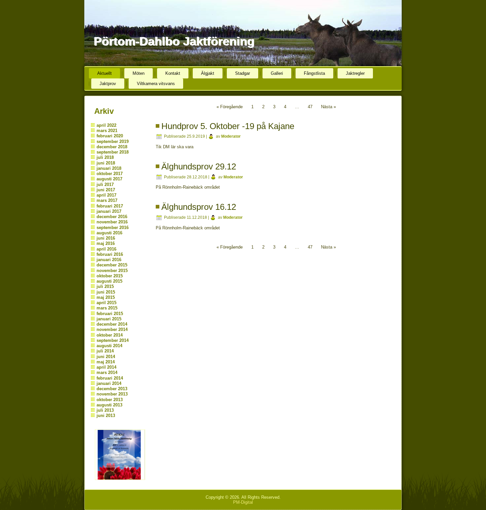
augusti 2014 (109, 345)
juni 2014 (106, 356)
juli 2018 (105, 157)
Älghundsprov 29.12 (198, 166)
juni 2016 (106, 238)
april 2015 (106, 302)
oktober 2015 (110, 275)
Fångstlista (314, 73)
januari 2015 (109, 318)
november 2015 (112, 270)
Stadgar (242, 73)
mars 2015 (107, 307)
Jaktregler (355, 73)
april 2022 (106, 125)
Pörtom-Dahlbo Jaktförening (174, 41)
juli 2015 (105, 286)
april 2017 (106, 195)
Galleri (277, 73)
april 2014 (106, 367)
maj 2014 (106, 361)
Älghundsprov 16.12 (198, 207)
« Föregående (230, 106)
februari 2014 (110, 378)
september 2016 (113, 227)
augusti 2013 (109, 404)
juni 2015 (106, 292)
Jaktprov (108, 83)
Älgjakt (207, 73)
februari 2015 (110, 313)
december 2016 (112, 216)
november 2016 (112, 221)
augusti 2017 (109, 178)
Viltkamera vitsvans (156, 83)
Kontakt (172, 73)
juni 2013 (106, 415)
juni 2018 (106, 163)
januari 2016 (109, 259)
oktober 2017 (110, 173)
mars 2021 (107, 130)
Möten (138, 73)
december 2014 (112, 324)
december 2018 (112, 146)
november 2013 (112, 394)
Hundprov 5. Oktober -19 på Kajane (227, 126)
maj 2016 (106, 243)
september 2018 (113, 152)
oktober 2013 (110, 399)
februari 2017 (110, 206)
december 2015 (112, 264)
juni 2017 (106, 189)
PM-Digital (243, 502)
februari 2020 (110, 135)
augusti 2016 (109, 232)
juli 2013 (105, 410)
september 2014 (113, 340)
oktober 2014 (110, 335)
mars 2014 (107, 372)
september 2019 (113, 141)
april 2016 (106, 249)
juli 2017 (105, 184)
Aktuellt (104, 73)
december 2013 (112, 388)
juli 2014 (105, 350)
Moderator (231, 136)
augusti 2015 (109, 281)
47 (310, 106)
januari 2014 (109, 383)
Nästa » (328, 106)
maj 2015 (106, 297)
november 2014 (112, 329)
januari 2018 (109, 168)
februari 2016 (110, 254)
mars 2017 (107, 200)
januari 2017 (109, 211)
